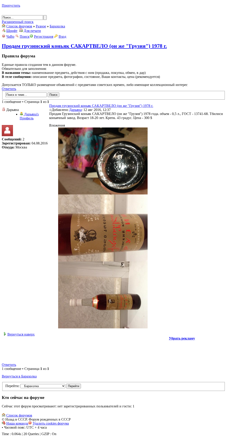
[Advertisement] (113, 350)
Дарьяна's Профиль (29, 116)
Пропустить (11, 5)
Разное (41, 26)
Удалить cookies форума (51, 423)
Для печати (32, 31)
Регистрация (43, 36)
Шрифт (11, 31)
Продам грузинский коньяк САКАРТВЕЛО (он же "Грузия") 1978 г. (84, 46)
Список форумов (19, 26)
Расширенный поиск (18, 22)
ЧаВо (10, 36)
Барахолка (57, 26)
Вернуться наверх (21, 334)
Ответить (9, 89)
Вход (62, 36)
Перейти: (12, 386)
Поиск (25, 36)
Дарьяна (75, 110)
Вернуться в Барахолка (19, 376)
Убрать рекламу (182, 338)
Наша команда (17, 423)
